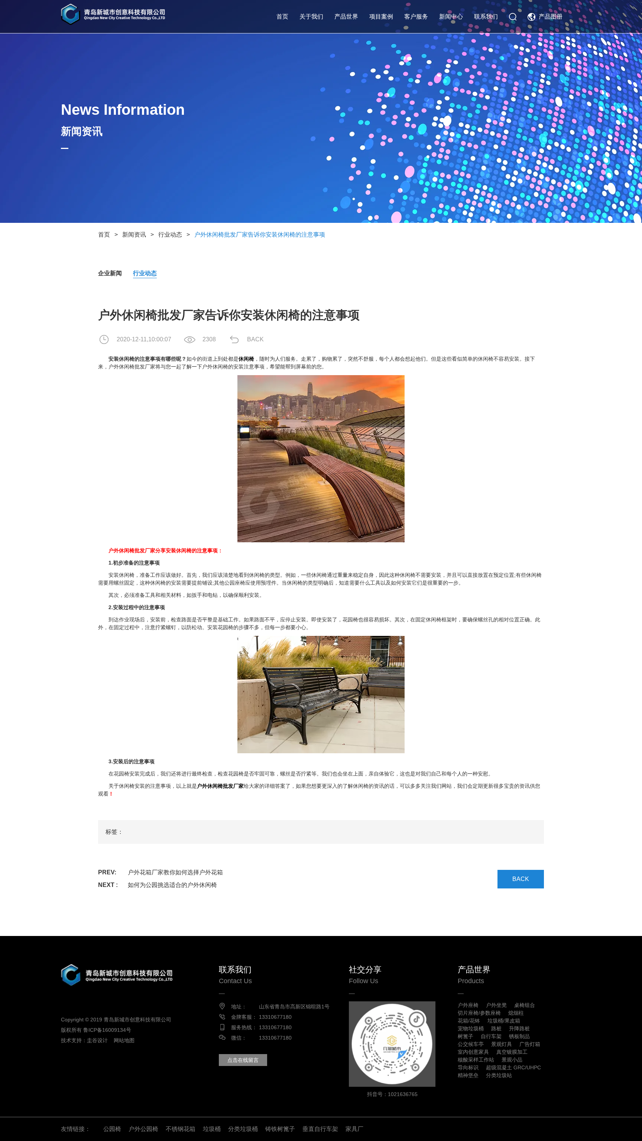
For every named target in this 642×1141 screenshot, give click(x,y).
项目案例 (381, 16)
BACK (255, 339)
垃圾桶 (212, 1129)
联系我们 (486, 16)
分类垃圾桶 (243, 1129)
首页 (282, 16)
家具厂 (354, 1129)
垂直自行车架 (320, 1129)
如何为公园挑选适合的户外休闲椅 (172, 885)
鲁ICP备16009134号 (107, 1030)
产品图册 (550, 16)
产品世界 (346, 16)
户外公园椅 (143, 1129)
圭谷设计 (97, 1040)
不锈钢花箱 (180, 1129)
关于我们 (311, 16)
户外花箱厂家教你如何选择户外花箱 (175, 872)
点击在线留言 (243, 1060)
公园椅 (112, 1129)
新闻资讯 (134, 234)
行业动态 (170, 234)
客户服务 (416, 16)
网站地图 (124, 1040)
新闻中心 (451, 16)
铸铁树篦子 (280, 1129)
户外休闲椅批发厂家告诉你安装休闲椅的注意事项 (259, 234)
